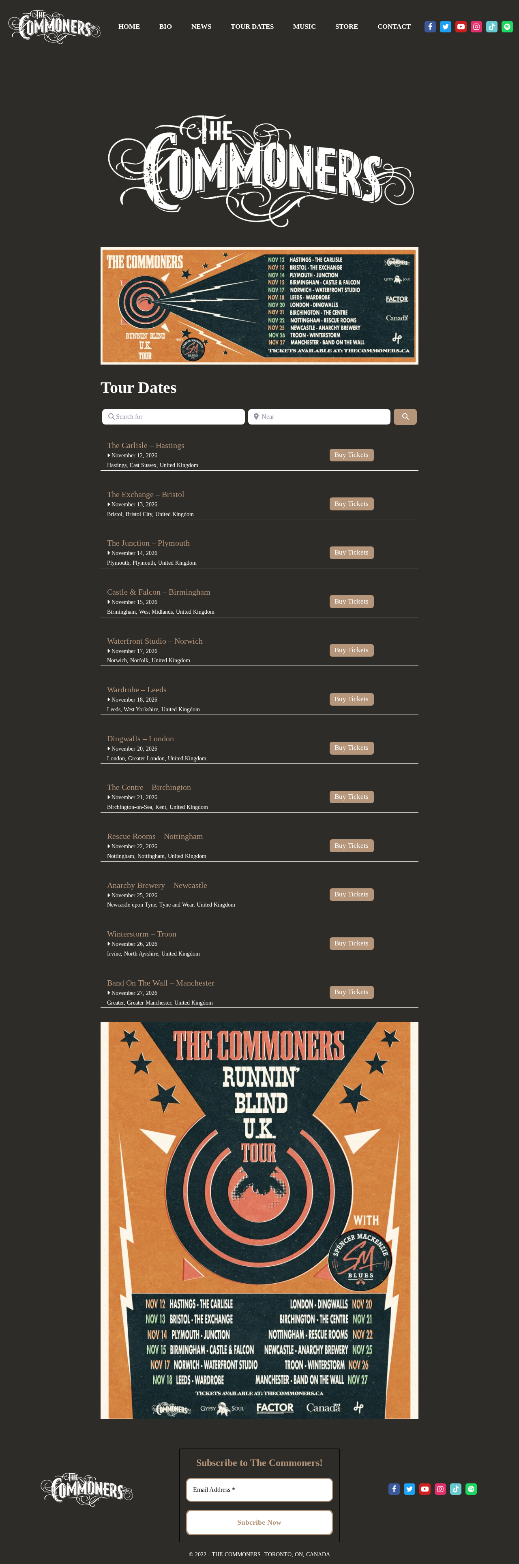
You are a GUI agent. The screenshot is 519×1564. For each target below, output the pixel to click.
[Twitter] (445, 26)
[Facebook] (430, 26)
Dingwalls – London (140, 738)
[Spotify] (507, 26)
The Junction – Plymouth (148, 542)
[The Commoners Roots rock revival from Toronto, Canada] (54, 26)
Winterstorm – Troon (141, 933)
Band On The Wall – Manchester (160, 982)
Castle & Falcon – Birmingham (158, 591)
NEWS (201, 26)
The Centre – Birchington (149, 787)
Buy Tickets (352, 455)
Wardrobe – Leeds (137, 689)
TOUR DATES (252, 26)
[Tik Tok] (492, 26)
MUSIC (304, 26)
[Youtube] (461, 26)
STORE (346, 26)
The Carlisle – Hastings (145, 445)
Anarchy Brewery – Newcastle (157, 885)
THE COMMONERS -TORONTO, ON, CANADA (271, 1554)
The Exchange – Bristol (145, 494)
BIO (165, 26)
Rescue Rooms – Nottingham (155, 836)
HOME (129, 26)
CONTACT (394, 26)
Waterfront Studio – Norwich (155, 640)
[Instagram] (476, 26)
